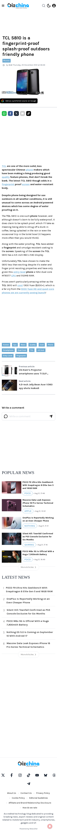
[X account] (3, 775)
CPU (13, 275)
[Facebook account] (11, 775)
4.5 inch (41, 350)
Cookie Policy (18, 798)
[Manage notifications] (49, 826)
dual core (22, 350)
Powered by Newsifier (29, 829)
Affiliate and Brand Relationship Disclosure (30, 803)
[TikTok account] (28, 775)
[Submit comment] (51, 416)
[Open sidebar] (3, 5)
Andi (10, 65)
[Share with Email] (22, 113)
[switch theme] (49, 5)
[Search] (43, 5)
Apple (27, 511)
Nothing (29, 525)
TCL (4, 166)
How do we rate (29, 807)
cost (20, 285)
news (23, 345)
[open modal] (54, 5)
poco (27, 493)
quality (6, 177)
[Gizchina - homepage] (18, 5)
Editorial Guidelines (38, 798)
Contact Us (26, 793)
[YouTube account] (37, 775)
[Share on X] (16, 113)
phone (29, 169)
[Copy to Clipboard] (28, 113)
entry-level (19, 271)
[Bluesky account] (45, 775)
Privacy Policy (43, 793)
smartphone (8, 350)
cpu (15, 345)
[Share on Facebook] (10, 113)
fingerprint (8, 184)
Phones (6, 60)
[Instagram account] (20, 775)
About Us (11, 793)
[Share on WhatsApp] (4, 113)
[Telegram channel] (28, 784)
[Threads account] (54, 775)
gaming (29, 544)
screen (26, 184)
